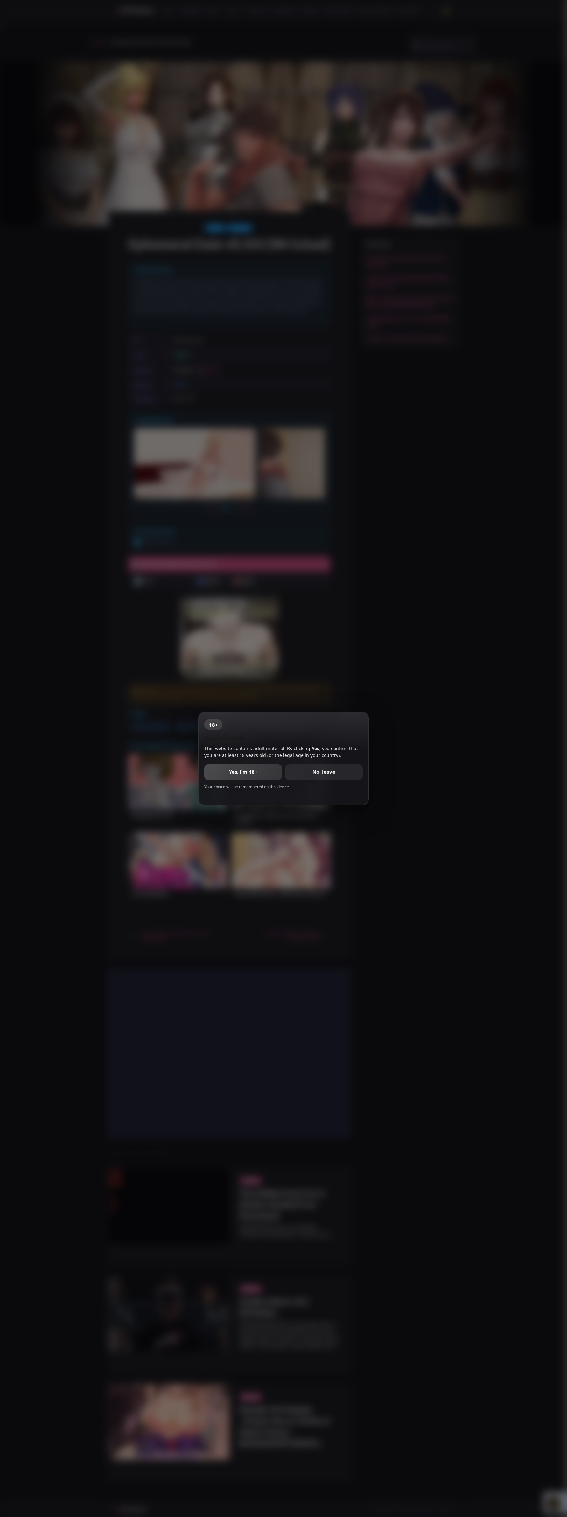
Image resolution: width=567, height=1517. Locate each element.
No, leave (323, 771)
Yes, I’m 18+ (243, 771)
